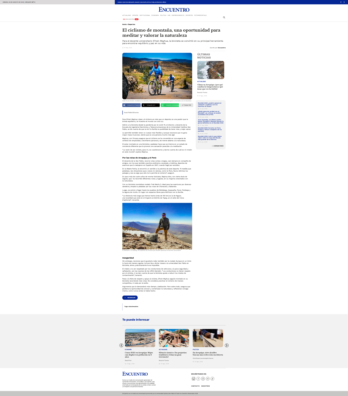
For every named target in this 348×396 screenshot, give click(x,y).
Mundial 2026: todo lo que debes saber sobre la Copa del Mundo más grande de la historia (210, 137)
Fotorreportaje (200, 15)
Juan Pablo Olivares (131, 112)
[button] (341, 2)
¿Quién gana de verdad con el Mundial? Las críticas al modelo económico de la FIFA (209, 113)
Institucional (145, 15)
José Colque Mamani (199, 358)
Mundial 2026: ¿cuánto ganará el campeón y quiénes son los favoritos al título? (209, 104)
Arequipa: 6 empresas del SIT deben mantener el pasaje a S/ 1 (207, 354)
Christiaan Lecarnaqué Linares (169, 358)
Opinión (135, 15)
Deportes (189, 15)
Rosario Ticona (202, 92)
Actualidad (126, 15)
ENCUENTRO (132, 19)
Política (163, 15)
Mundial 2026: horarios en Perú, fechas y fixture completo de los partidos (210, 129)
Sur (169, 15)
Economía (155, 15)
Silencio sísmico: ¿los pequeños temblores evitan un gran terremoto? (144, 2)
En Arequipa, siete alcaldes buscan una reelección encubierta (174, 354)
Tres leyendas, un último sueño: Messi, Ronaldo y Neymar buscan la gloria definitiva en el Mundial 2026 (210, 121)
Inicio (124, 24)
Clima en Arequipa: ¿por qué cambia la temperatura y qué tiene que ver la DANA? (210, 87)
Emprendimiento (178, 15)
